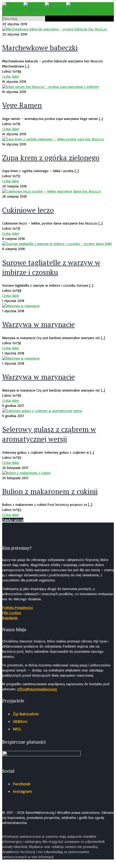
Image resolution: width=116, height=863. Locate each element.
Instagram (22, 791)
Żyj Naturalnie (26, 713)
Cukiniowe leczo (28, 210)
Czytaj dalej (10, 76)
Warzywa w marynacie (38, 324)
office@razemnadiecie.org (37, 689)
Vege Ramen (22, 105)
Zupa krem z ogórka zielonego (51, 157)
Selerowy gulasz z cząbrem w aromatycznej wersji (49, 434)
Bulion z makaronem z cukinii (50, 491)
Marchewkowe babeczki (40, 47)
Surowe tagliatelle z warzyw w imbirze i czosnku (51, 267)
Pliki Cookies (11, 612)
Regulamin (10, 618)
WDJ (17, 728)
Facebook (21, 783)
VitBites (20, 721)
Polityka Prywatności (17, 607)
